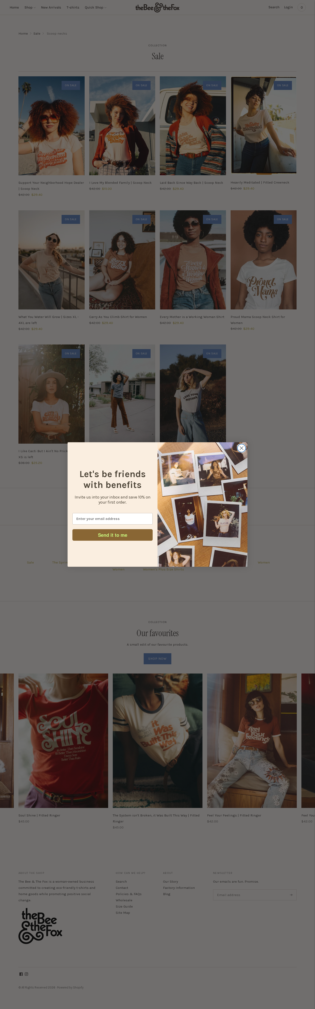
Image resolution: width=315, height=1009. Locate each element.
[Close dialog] (242, 448)
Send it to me (112, 534)
